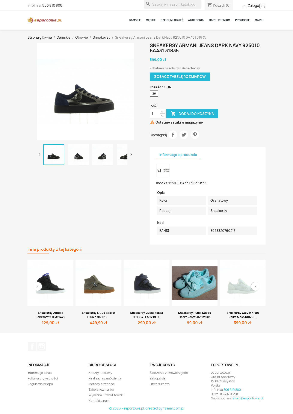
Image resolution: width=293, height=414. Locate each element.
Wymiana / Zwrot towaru (106, 395)
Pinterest (194, 134)
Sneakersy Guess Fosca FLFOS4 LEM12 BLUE (146, 315)
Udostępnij (173, 134)
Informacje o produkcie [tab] (178, 155)
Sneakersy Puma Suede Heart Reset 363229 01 (194, 315)
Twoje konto (162, 365)
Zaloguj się (158, 378)
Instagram (41, 346)
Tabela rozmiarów (101, 389)
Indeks (161, 183)
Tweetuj (184, 134)
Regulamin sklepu (40, 384)
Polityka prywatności (42, 378)
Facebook (32, 346)
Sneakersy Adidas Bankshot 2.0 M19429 (50, 315)
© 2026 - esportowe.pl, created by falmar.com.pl (146, 408)
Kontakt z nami (99, 401)
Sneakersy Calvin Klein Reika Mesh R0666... (243, 315)
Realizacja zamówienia (105, 378)
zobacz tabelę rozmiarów (180, 76)
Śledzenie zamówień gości (169, 373)
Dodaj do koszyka (192, 113)
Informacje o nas (39, 373)
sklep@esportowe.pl (248, 398)
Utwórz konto (160, 384)
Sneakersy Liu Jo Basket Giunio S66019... (98, 315)
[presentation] (37, 286)
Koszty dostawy (100, 373)
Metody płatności (102, 384)
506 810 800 (52, 5)
